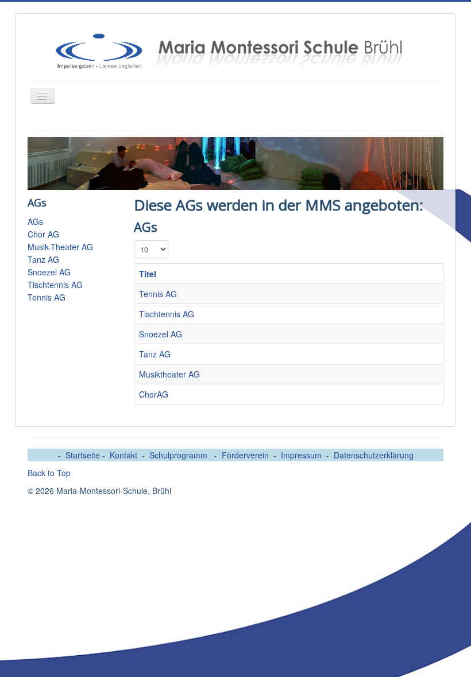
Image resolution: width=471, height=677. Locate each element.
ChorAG (153, 394)
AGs (35, 221)
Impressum (301, 455)
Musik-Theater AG (60, 246)
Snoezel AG (49, 272)
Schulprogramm (179, 455)
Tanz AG (43, 259)
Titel (147, 273)
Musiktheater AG (169, 374)
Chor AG (43, 234)
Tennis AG (46, 297)
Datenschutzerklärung (374, 455)
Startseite (83, 455)
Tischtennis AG (55, 284)
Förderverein (245, 455)
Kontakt (123, 455)
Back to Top (49, 472)
